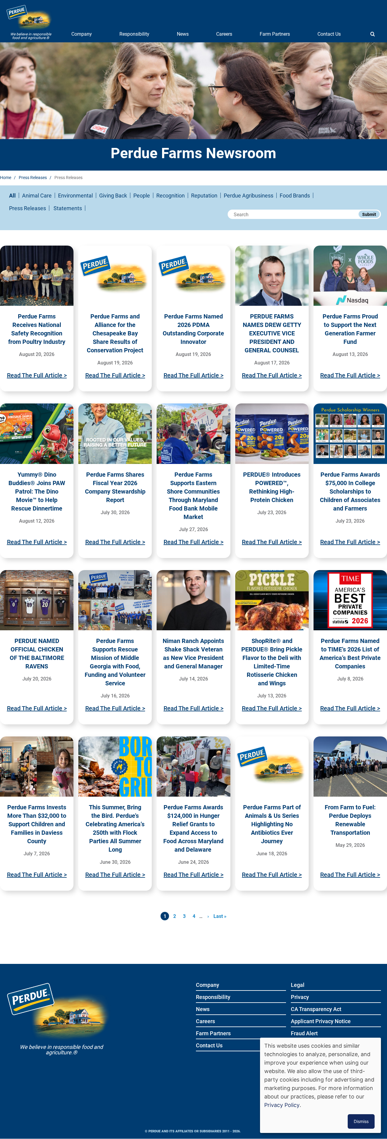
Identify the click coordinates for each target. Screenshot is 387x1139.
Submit (369, 214)
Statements (68, 208)
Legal (297, 985)
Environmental (75, 195)
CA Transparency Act (316, 1009)
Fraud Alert (304, 1033)
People (141, 195)
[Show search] (372, 33)
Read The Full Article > (37, 375)
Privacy (300, 997)
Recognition (170, 195)
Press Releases (33, 177)
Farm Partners (275, 34)
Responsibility (134, 34)
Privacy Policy (282, 1105)
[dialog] (320, 1085)
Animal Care (37, 195)
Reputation (204, 195)
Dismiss (361, 1121)
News (183, 34)
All (12, 195)
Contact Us (329, 34)
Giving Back (113, 195)
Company (81, 34)
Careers (224, 34)
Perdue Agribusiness (248, 195)
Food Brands (295, 195)
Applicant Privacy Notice (321, 1021)
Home (5, 177)
